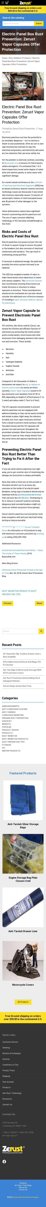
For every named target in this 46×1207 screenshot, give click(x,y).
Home (4, 58)
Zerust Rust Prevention (24, 128)
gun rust (7, 721)
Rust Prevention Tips (13, 742)
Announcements (10, 706)
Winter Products (11, 751)
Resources (7, 1099)
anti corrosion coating (14, 709)
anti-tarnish (8, 712)
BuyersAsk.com (11, 163)
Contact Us (7, 1104)
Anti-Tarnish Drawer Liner (23, 931)
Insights (6, 724)
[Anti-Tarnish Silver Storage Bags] (23, 800)
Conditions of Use (10, 1065)
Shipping (6, 1076)
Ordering (6, 1048)
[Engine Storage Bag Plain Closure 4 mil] (23, 854)
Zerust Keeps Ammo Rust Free (17, 686)
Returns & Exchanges (11, 1053)
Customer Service (10, 1042)
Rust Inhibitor (9, 736)
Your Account (8, 1082)
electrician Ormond (33, 281)
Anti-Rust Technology (11, 1093)
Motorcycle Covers (23, 984)
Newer (39, 603)
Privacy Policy (8, 1070)
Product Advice (10, 730)
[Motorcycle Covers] (23, 961)
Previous (7, 603)
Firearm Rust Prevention (15, 718)
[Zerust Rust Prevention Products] (26, 2)
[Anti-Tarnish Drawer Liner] (23, 907)
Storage (6, 745)
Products (7, 733)
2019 (7, 132)
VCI (3, 748)
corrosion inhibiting (13, 715)
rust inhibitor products (20, 58)
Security (6, 1059)
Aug (40, 128)
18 (3, 132)
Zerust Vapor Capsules (20, 391)
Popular (6, 727)
